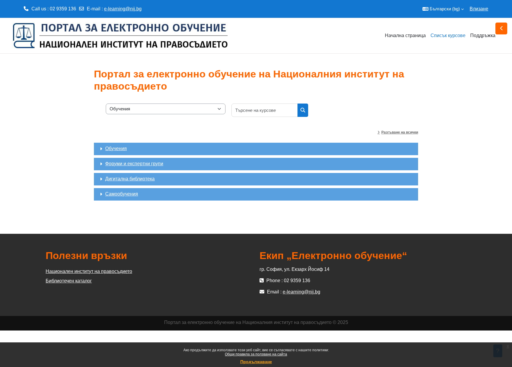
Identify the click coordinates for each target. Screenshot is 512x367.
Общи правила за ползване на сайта (256, 354)
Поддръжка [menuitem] (482, 35)
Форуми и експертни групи (134, 163)
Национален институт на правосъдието (89, 271)
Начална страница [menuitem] (405, 35)
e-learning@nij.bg (123, 8)
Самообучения (121, 193)
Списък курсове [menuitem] (448, 35)
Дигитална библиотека (130, 178)
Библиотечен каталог (69, 280)
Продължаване (256, 361)
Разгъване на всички (399, 132)
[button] (443, 9)
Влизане (479, 8)
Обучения (116, 148)
